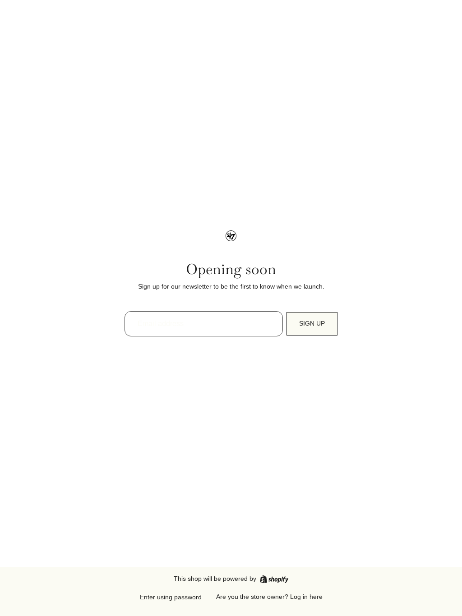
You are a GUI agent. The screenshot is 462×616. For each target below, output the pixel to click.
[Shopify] (274, 579)
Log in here (306, 596)
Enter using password (171, 597)
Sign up (312, 323)
